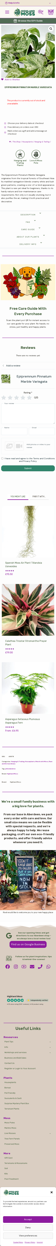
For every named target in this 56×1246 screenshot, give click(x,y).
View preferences (28, 1235)
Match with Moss (41, 761)
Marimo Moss (10, 1128)
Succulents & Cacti (13, 1098)
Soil (6, 1168)
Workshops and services (15, 1052)
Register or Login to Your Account (20, 1068)
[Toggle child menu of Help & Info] (28, 3)
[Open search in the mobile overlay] (42, 12)
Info (6, 1047)
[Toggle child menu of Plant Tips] (50, 1041)
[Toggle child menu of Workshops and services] (50, 1052)
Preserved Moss (11, 1144)
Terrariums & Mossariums (15, 1163)
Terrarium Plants (11, 1109)
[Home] (10, 142)
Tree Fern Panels (12, 1139)
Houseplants (30, 761)
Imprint (40, 1242)
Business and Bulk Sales (15, 1058)
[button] (51, 1192)
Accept (28, 1219)
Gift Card (8, 1158)
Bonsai (7, 1088)
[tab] (17, 497)
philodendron (10, 769)
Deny (28, 1227)
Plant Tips (8, 1042)
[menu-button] (7, 12)
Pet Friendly (9, 1093)
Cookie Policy (18, 1242)
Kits (6, 1174)
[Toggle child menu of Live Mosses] (50, 1133)
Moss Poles (9, 1123)
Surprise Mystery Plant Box (16, 1103)
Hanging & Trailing (17, 761)
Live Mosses (10, 1133)
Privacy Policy (30, 1242)
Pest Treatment (11, 1179)
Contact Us (9, 1063)
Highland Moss (12, 774)
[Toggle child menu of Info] (50, 1047)
